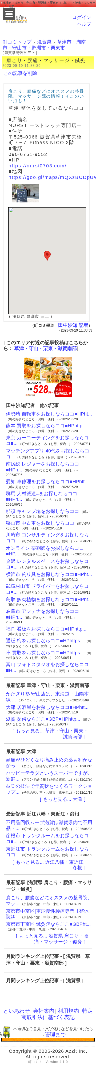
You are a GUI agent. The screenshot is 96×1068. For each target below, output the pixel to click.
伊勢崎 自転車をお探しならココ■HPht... (49, 414)
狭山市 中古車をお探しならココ (40, 523)
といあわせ (16, 1011)
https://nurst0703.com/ (38, 165)
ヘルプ (84, 24)
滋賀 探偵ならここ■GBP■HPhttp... (43, 719)
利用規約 (68, 1011)
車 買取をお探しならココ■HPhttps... (45, 652)
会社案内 (43, 1011)
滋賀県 (44, 42)
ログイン (81, 17)
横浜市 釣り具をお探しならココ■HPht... (49, 574)
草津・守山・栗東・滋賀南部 (45, 348)
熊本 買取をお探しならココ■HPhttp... (46, 425)
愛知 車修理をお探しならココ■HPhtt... (47, 481)
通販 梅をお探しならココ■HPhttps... (45, 640)
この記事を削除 (20, 73)
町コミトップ (17, 42)
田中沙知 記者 (73, 325)
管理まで (55, 1035)
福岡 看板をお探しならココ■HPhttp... (46, 629)
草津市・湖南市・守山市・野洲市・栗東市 (44, 45)
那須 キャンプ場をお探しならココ (42, 511)
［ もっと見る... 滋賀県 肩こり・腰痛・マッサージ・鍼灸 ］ (50, 938)
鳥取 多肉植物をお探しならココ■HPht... (49, 599)
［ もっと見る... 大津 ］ (62, 799)
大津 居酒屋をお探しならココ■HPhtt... (47, 707)
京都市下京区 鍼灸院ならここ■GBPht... (48, 924)
